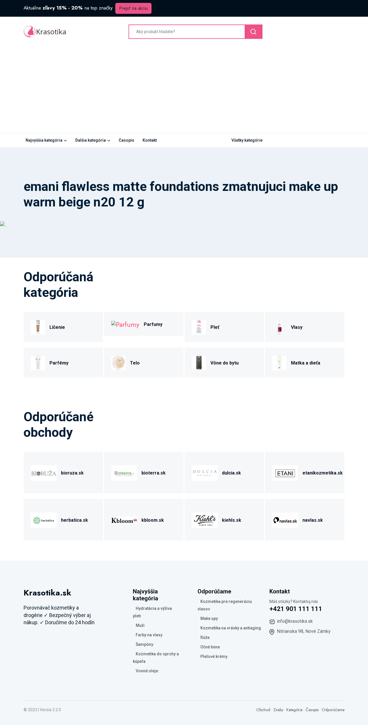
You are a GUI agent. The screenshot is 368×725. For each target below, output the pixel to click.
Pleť (214, 327)
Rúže (205, 637)
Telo (135, 363)
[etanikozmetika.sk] (285, 472)
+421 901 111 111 (295, 608)
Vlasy (296, 327)
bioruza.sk (72, 473)
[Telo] (118, 362)
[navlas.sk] (285, 520)
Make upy (209, 618)
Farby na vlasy (149, 635)
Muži (140, 625)
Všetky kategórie (246, 140)
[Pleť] (199, 327)
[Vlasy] (279, 327)
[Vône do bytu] (199, 362)
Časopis (126, 140)
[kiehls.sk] (205, 520)
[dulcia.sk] (205, 472)
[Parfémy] (38, 362)
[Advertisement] (184, 90)
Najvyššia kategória (44, 140)
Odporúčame (333, 710)
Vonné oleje (147, 671)
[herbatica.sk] (44, 520)
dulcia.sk (231, 473)
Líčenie (57, 327)
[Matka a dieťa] (279, 362)
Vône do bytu (224, 363)
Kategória (294, 710)
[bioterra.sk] (124, 472)
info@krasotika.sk (295, 621)
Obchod (263, 710)
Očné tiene (210, 647)
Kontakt (150, 140)
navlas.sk (312, 520)
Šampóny (144, 644)
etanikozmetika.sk (322, 473)
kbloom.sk (152, 520)
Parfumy (153, 324)
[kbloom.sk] (124, 520)
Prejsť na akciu (133, 8)
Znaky (278, 710)
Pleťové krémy (213, 656)
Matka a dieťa (305, 363)
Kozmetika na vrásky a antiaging (230, 628)
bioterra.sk (153, 473)
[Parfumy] (125, 324)
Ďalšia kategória (90, 140)
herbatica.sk (74, 520)
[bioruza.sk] (44, 472)
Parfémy (58, 363)
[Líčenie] (38, 327)
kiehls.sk (231, 520)
